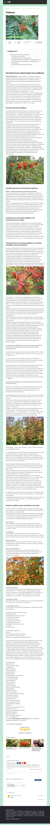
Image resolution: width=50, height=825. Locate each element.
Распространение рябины (18, 56)
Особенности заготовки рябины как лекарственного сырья (26, 59)
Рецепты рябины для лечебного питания (21, 64)
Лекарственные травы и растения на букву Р (16, 37)
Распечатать (19, 724)
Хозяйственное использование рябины (21, 58)
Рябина (8, 756)
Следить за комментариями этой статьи (15, 779)
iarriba (11, 724)
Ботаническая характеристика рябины (19, 54)
